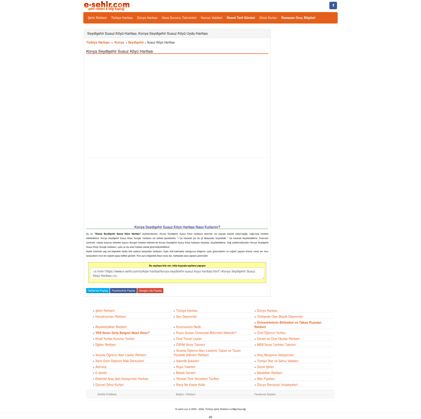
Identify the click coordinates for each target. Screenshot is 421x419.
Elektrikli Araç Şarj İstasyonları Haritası (121, 378)
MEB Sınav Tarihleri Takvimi (276, 344)
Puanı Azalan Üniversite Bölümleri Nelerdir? (206, 332)
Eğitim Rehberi (105, 344)
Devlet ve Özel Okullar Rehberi (278, 338)
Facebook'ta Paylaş (123, 290)
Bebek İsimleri (186, 372)
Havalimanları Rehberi (110, 316)
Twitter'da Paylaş (98, 290)
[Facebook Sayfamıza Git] (333, 5)
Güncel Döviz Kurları (109, 384)
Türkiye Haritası (122, 17)
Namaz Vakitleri (211, 17)
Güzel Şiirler (265, 367)
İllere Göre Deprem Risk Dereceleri (119, 361)
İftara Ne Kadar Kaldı (190, 384)
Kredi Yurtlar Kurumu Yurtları (115, 338)
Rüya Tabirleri (185, 367)
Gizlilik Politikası (107, 394)
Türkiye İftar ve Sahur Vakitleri (277, 361)
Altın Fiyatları (266, 378)
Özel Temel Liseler (189, 338)
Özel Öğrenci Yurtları (271, 332)
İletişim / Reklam (185, 394)
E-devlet (101, 372)
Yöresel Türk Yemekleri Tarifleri (197, 378)
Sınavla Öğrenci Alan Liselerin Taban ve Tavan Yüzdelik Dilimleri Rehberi (207, 352)
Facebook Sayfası (265, 394)
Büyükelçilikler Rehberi (111, 327)
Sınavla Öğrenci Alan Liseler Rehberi (120, 355)
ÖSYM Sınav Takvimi (190, 344)
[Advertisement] (177, 190)
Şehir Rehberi (97, 17)
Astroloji (100, 367)
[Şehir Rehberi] (107, 5)
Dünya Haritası (147, 17)
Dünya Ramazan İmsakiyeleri (277, 384)
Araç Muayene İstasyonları (275, 355)
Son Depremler (186, 316)
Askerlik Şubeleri (187, 361)
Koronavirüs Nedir (188, 327)
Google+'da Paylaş (150, 290)
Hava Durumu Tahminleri (179, 17)
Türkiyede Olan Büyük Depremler (280, 316)
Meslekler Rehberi (269, 372)
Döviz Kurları (268, 17)
